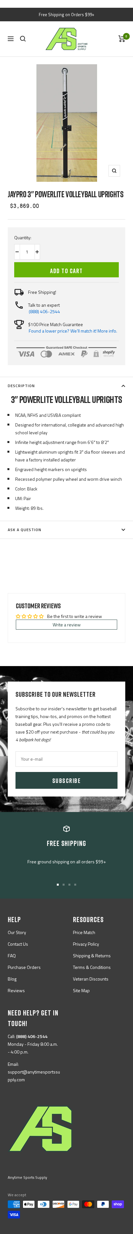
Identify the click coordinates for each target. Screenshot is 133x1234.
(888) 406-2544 (44, 311)
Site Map (81, 990)
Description (21, 386)
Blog (12, 978)
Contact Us (18, 944)
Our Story (17, 932)
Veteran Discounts (90, 978)
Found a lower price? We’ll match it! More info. (73, 330)
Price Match (84, 932)
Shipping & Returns (92, 955)
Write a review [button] (67, 624)
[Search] (23, 39)
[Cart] (121, 39)
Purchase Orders (24, 967)
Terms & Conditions (92, 967)
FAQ (12, 955)
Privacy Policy (86, 944)
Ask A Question (24, 530)
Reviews (16, 990)
